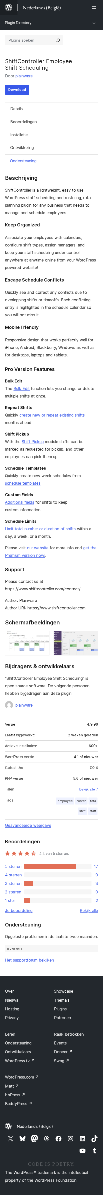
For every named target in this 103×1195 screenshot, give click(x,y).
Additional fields (19, 502)
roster (81, 801)
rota (93, 801)
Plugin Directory (18, 23)
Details (16, 108)
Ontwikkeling (22, 147)
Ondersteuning (23, 160)
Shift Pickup (33, 441)
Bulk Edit (22, 388)
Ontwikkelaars (18, 1051)
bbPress (15, 1094)
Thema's (62, 1000)
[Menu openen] (95, 7)
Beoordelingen (23, 121)
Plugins (60, 1008)
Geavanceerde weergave (28, 825)
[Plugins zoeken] (58, 40)
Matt (12, 1086)
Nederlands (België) (35, 1126)
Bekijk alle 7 (88, 789)
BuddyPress (18, 1103)
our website (37, 547)
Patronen (62, 1017)
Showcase (63, 991)
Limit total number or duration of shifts (40, 528)
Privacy (12, 1017)
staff (93, 811)
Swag (61, 1060)
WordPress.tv (20, 1060)
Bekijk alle (89, 910)
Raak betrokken (69, 1034)
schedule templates (22, 483)
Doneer (63, 1051)
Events (60, 1042)
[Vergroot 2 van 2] (91, 637)
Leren (10, 1034)
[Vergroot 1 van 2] (42, 637)
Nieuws (11, 1000)
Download (17, 89)
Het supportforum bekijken (29, 960)
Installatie (19, 134)
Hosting (12, 1008)
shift (82, 811)
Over (9, 991)
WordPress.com (22, 1077)
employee (65, 801)
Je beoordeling (18, 910)
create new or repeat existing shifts (52, 415)
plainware (24, 75)
